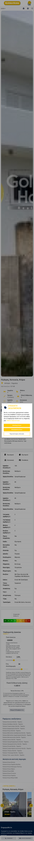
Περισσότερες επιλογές (17, 434)
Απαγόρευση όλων (16, 429)
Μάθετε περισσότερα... (13, 420)
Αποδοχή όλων (16, 425)
